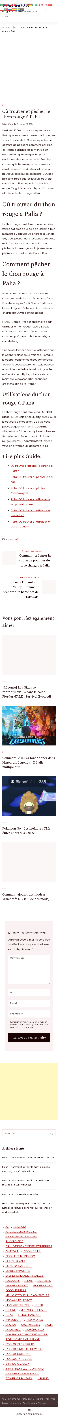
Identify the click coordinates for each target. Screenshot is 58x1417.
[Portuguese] (6, 9)
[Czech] (10, 4)
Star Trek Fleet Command (25, 1368)
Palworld (13, 1329)
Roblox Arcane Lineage (23, 1339)
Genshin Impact (17, 1285)
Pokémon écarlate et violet (26, 1334)
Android (20, 1226)
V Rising (43, 1378)
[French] (26, 4)
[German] (30, 4)
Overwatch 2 (30, 1324)
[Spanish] (14, 9)
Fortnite (44, 1280)
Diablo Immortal (18, 1271)
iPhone (11, 1310)
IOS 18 (39, 1305)
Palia (17, 539)
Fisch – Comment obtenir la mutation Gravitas (28, 1157)
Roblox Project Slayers (24, 1349)
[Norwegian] (50, 4)
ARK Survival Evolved (21, 1236)
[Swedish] (18, 9)
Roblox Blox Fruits (20, 1344)
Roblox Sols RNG (18, 1354)
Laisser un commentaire (29, 1414)
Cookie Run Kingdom (20, 1256)
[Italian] (38, 4)
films (28, 1280)
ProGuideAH (27, 1399)
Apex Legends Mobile (21, 1231)
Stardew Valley (17, 1363)
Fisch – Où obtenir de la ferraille (20, 1194)
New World (34, 1320)
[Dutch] (18, 4)
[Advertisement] (29, 65)
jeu (4, 104)
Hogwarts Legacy (19, 1300)
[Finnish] (22, 4)
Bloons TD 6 (14, 1241)
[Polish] (2, 9)
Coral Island (15, 1261)
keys (9, 1315)
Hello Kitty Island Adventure (27, 1295)
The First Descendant (22, 1373)
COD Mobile (32, 1251)
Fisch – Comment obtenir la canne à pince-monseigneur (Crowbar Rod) (26, 1169)
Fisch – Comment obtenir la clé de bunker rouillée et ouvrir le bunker (25, 1182)
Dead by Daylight (18, 1266)
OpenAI (11, 1324)
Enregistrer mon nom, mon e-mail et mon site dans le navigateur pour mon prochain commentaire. (29, 1024)
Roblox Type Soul (19, 1359)
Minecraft (13, 1320)
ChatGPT (12, 1251)
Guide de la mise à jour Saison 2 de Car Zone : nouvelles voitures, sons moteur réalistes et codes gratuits (27, 1207)
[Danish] (14, 4)
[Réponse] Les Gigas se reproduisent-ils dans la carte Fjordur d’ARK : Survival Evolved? (26, 692)
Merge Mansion (29, 1315)
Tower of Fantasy (19, 1378)
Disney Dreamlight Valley (24, 1275)
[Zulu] (22, 9)
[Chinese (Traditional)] (6, 4)
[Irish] (34, 4)
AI (7, 1226)
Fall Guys (12, 1280)
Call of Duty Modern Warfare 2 (29, 1246)
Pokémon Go (35, 1329)
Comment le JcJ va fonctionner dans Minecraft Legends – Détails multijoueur (28, 762)
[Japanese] (42, 4)
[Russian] (10, 9)
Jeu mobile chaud (34, 1310)
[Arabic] (2, 4)
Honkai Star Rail (18, 1305)
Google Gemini (16, 1290)
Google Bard (42, 1285)
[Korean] (46, 4)
